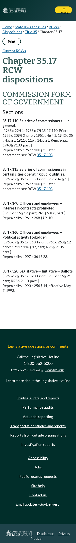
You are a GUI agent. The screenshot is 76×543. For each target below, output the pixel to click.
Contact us (38, 495)
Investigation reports (38, 444)
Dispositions (12, 31)
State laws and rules (30, 27)
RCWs (54, 27)
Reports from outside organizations (38, 435)
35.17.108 (44, 155)
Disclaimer (45, 533)
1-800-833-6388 (54, 370)
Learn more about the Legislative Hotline (38, 380)
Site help (38, 485)
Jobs (38, 467)
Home (7, 27)
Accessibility (38, 458)
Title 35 (31, 31)
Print (11, 41)
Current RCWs (14, 50)
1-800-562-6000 (38, 363)
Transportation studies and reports (38, 426)
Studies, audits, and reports (38, 398)
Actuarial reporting (38, 416)
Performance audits (38, 407)
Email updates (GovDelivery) (38, 504)
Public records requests (38, 476)
